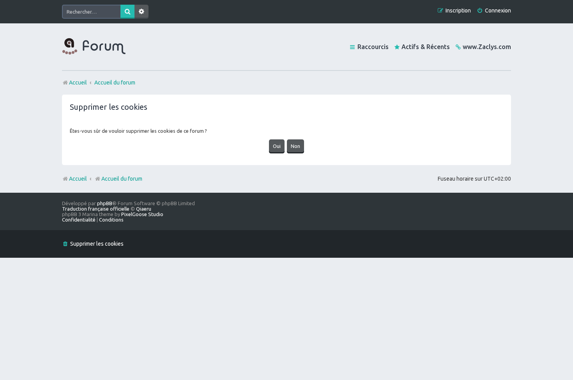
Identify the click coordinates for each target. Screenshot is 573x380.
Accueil (78, 179)
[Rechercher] (127, 12)
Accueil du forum (121, 179)
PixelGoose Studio (142, 214)
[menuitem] (494, 11)
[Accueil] (94, 46)
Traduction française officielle (95, 208)
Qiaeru (143, 208)
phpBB (104, 203)
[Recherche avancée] (141, 12)
